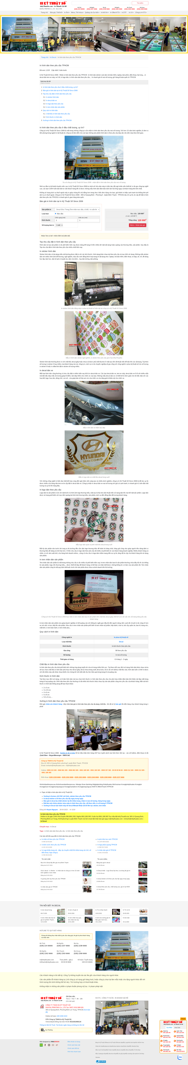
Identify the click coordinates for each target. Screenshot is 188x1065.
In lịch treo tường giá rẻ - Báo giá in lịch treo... (103, 919)
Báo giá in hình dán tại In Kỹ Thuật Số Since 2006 (59, 90)
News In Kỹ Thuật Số (111, 1042)
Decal (121, 642)
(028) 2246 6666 (93, 777)
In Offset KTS (114, 12)
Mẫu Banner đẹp (118, 1050)
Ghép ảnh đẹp (99, 1046)
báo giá (118, 704)
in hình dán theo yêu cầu (74, 831)
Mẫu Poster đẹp (110, 1050)
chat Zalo (177, 1027)
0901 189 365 (84, 770)
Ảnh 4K (137, 1042)
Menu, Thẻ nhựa (77, 12)
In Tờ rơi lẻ (126, 910)
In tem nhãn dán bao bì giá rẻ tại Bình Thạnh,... (48, 919)
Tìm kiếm (140, 3)
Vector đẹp (120, 1042)
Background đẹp (107, 1046)
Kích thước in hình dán (52, 117)
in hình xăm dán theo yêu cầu (54, 831)
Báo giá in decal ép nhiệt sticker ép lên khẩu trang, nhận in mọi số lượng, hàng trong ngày (77, 801)
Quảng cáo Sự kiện (92, 12)
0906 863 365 (73, 770)
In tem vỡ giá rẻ (73, 910)
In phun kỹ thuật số (121, 637)
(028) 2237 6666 (118, 777)
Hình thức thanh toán (74, 1051)
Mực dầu (60, 214)
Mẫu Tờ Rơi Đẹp (135, 1050)
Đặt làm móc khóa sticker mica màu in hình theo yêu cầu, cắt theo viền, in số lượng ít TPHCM (78, 803)
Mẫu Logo (125, 1042)
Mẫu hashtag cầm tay (130, 1053)
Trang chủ (44, 12)
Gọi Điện (169, 1027)
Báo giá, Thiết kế (56, 12)
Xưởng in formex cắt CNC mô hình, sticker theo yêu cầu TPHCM (67, 796)
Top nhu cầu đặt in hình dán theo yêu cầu (56, 94)
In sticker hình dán (51, 97)
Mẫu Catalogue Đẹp (100, 1053)
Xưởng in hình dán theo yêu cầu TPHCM (56, 120)
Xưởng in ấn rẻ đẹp (67, 753)
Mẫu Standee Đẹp (134, 1046)
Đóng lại (183, 1018)
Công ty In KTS (140, 12)
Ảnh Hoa (141, 1042)
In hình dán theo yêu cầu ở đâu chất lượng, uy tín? (59, 87)
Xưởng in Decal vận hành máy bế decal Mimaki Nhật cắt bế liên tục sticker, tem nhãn (75, 805)
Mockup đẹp (115, 1046)
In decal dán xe (50, 100)
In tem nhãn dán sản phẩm (54, 107)
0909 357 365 (106, 770)
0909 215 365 (52, 770)
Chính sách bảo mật (74, 1045)
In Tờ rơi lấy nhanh (101, 910)
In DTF (124, 12)
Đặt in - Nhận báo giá (137, 225)
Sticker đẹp (126, 1046)
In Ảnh (66, 12)
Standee (97, 1057)
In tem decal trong (46, 910)
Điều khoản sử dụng (74, 1041)
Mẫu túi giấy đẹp (120, 1053)
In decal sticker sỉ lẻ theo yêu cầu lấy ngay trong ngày (63, 798)
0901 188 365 (46, 772)
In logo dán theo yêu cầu (53, 104)
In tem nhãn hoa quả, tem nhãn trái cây (74, 919)
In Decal (53, 57)
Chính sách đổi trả (74, 1048)
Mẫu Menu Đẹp (127, 1050)
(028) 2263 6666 (80, 777)
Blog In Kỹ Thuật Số (100, 1042)
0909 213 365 (139, 770)
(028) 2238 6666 (55, 777)
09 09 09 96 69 (117, 770)
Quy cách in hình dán (49, 110)
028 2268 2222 (62, 1016)
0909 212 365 (128, 770)
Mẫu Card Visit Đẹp (100, 1050)
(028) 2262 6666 (67, 777)
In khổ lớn (104, 12)
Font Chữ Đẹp (140, 1053)
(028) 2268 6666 (106, 777)
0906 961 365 (62, 770)
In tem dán (126, 918)
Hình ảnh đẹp (131, 1042)
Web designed (44, 1041)
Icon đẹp (120, 1046)
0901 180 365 (95, 770)
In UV (131, 12)
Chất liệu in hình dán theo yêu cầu (56, 114)
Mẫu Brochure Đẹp (111, 1053)
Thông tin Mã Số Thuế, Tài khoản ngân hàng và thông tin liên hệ (62, 1025)
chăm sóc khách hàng (54, 704)
